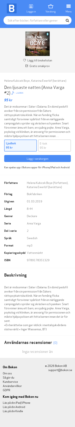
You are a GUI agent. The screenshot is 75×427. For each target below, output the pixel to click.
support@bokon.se (60, 370)
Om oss (7, 373)
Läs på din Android (14, 407)
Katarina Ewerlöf (41, 80)
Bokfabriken (34, 194)
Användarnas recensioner (30, 342)
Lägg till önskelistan (39, 60)
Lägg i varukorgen (37, 158)
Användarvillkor (12, 386)
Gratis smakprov (39, 66)
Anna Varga (34, 223)
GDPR (6, 390)
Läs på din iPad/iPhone (16, 402)
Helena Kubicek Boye (17, 80)
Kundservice (10, 381)
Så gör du (8, 377)
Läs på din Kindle (13, 411)
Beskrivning (15, 275)
